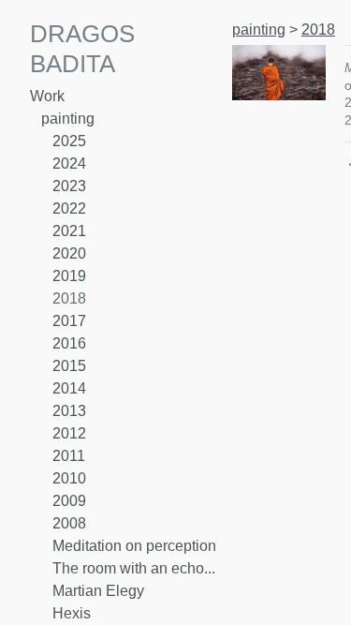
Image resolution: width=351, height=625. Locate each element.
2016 (69, 343)
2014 (69, 388)
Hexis (71, 613)
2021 (69, 231)
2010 (69, 478)
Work (47, 96)
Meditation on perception (134, 546)
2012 (69, 433)
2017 (69, 321)
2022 (69, 208)
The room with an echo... (133, 568)
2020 (69, 253)
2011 (68, 456)
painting (68, 118)
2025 (69, 141)
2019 (69, 276)
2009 (69, 501)
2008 (69, 523)
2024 (69, 163)
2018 (69, 298)
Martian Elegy (98, 591)
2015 (69, 366)
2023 (69, 186)
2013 (69, 411)
